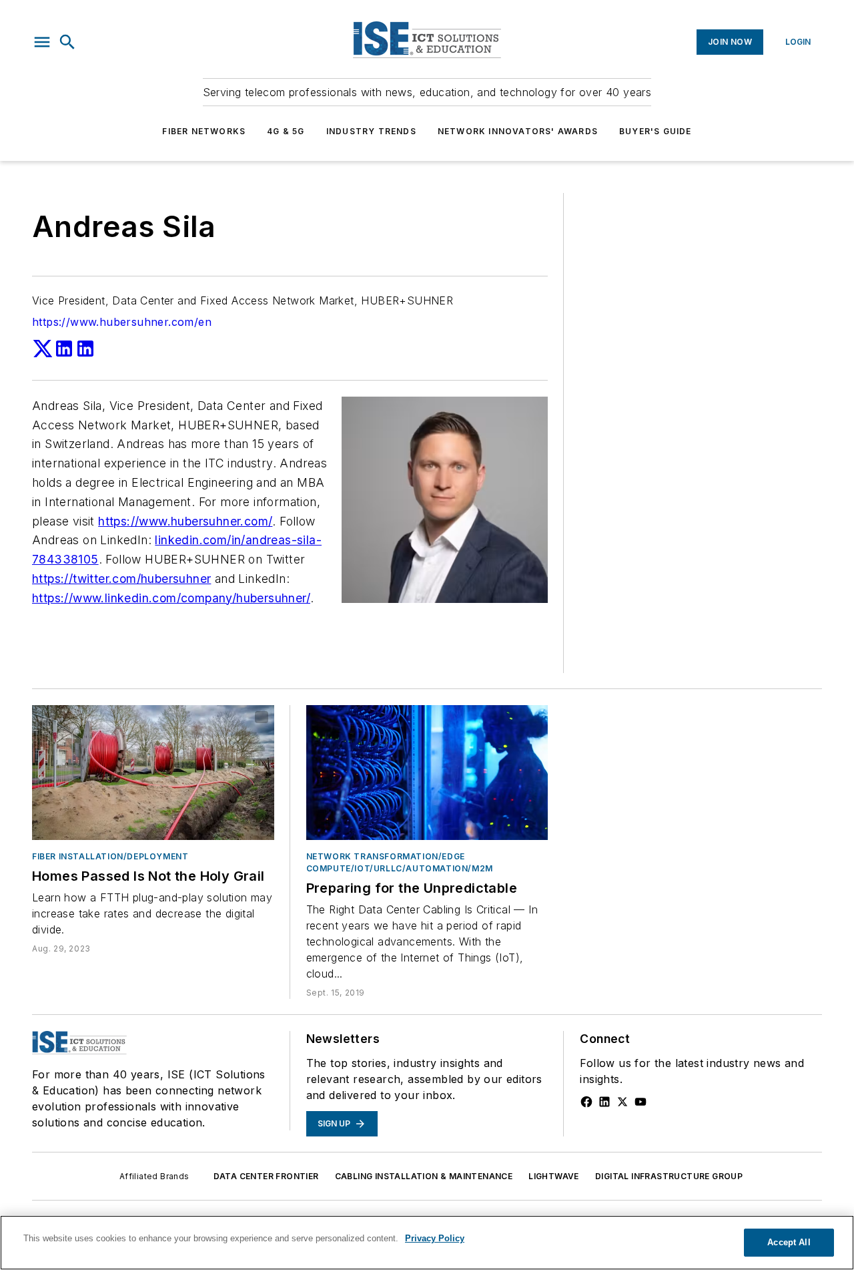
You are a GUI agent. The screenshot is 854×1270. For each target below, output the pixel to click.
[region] (427, 1242)
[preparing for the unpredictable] (427, 772)
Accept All (788, 1242)
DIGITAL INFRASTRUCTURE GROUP (669, 1176)
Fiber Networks (204, 131)
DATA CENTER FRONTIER (266, 1176)
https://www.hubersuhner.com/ (185, 521)
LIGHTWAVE (553, 1176)
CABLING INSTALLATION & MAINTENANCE (424, 1176)
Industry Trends (371, 131)
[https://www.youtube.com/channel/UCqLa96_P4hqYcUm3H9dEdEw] (640, 1101)
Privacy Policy (434, 1238)
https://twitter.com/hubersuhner (121, 579)
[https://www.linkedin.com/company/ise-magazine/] (604, 1101)
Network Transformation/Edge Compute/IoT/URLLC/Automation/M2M (399, 862)
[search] (67, 42)
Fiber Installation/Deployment (110, 856)
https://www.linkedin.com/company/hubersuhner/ (171, 598)
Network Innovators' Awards (518, 131)
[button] (42, 42)
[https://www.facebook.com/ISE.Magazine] (586, 1101)
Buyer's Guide (655, 131)
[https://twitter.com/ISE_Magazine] (622, 1101)
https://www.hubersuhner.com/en (121, 322)
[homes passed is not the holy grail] (153, 772)
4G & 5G (285, 131)
